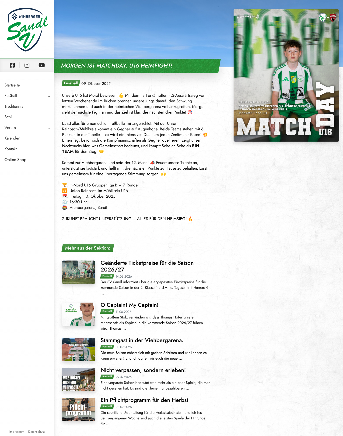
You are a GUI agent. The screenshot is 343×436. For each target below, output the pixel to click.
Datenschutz (36, 431)
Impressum (16, 431)
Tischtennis (13, 106)
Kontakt (10, 149)
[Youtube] (41, 65)
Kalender (12, 138)
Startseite (12, 85)
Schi (8, 117)
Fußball (10, 96)
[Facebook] (12, 65)
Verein (10, 128)
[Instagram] (26, 65)
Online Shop (15, 160)
